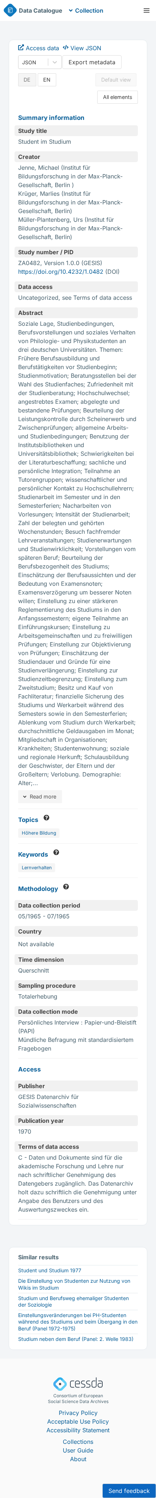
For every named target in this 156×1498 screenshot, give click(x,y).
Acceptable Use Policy (78, 1421)
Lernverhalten (37, 867)
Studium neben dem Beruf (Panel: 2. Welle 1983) (76, 1339)
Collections (78, 1441)
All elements (117, 97)
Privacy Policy (78, 1412)
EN (46, 80)
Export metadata (92, 62)
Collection (89, 10)
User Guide (78, 1450)
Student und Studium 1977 (49, 1270)
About (78, 1459)
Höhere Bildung (39, 833)
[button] (146, 10)
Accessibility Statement (78, 1430)
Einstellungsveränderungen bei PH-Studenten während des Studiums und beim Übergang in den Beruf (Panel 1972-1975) (77, 1321)
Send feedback (129, 1490)
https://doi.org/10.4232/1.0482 (60, 271)
